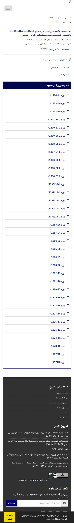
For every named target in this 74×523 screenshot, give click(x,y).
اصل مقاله (49, 49)
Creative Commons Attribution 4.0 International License (49, 482)
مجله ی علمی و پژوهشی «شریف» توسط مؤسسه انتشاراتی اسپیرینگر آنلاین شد (37, 456)
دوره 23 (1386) (57, 241)
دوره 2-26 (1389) (56, 216)
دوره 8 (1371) (58, 362)
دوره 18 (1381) (57, 281)
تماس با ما (63, 412)
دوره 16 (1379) (57, 297)
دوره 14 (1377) (57, 313)
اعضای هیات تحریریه (58, 402)
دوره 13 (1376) (57, 321)
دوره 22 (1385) (57, 249)
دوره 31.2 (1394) (56, 176)
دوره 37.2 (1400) (56, 127)
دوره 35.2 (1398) (56, 144)
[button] (44, 519)
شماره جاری (63, 74)
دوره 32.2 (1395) (56, 168)
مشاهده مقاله (66, 49)
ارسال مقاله (62, 407)
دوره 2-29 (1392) (56, 192)
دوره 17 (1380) (57, 289)
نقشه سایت (62, 417)
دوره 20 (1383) (57, 265)
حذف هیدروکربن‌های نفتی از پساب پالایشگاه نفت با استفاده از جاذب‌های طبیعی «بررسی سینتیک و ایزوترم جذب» (40, 33)
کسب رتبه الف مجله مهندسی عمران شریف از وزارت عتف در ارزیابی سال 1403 (38, 434)
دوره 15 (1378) (57, 305)
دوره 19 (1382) (57, 273)
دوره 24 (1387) (57, 233)
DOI (54, 449)
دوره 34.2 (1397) (56, 152)
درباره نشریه (62, 397)
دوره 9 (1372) (58, 354)
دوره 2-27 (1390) (56, 208)
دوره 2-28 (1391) (56, 200)
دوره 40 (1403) (57, 103)
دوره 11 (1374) (57, 338)
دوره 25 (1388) (57, 224)
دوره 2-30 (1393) (56, 184)
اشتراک (11, 503)
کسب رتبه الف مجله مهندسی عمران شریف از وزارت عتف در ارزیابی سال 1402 (38, 443)
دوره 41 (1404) (57, 95)
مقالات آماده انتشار (60, 67)
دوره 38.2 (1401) (56, 119)
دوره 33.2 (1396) (56, 160)
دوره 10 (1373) (57, 346)
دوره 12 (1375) (57, 330)
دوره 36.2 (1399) (56, 136)
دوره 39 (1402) (57, 111)
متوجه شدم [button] (10, 517)
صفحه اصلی (62, 392)
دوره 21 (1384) (57, 257)
